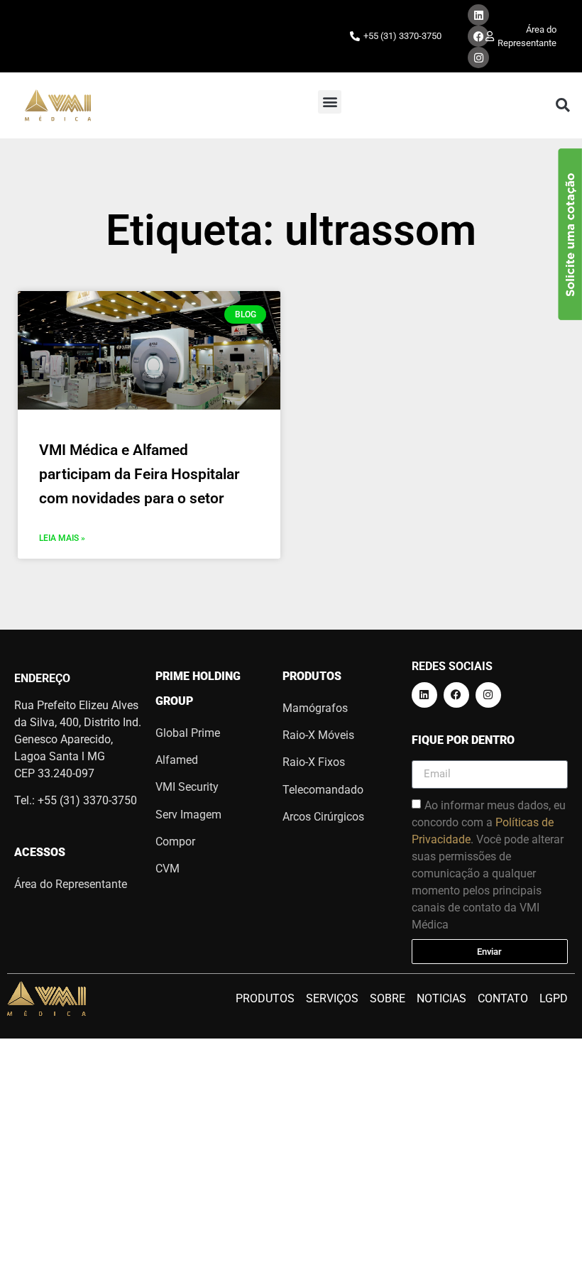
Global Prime (187, 733)
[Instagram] (478, 57)
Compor (175, 841)
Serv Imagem (188, 814)
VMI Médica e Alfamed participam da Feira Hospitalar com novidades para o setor (139, 474)
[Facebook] (478, 36)
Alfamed (176, 760)
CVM (167, 868)
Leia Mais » (62, 538)
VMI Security (187, 787)
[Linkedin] (478, 15)
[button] (329, 102)
